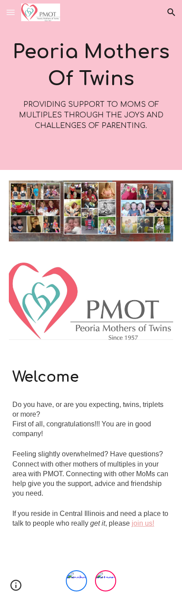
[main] (91, 85)
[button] (10, 12)
